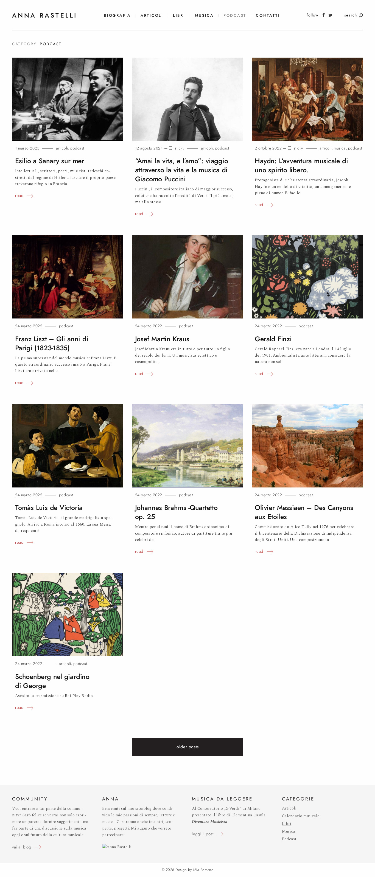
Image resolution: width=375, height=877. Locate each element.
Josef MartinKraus (162, 339)
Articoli (152, 15)
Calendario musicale (300, 816)
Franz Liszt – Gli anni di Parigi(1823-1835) (51, 343)
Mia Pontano (203, 869)
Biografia (117, 15)
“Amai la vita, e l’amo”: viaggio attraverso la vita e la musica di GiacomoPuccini (181, 170)
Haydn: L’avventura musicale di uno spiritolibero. (301, 165)
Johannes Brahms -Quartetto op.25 (176, 512)
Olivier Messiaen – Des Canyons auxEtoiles (304, 512)
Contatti (268, 15)
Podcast (234, 15)
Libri (179, 15)
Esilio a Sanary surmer (49, 161)
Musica (204, 15)
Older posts (188, 747)
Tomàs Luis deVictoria (49, 507)
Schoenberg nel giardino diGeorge (52, 681)
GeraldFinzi (273, 339)
